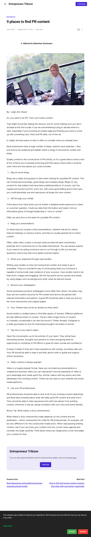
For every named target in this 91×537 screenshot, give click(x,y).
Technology (81, 4)
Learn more (7, 526)
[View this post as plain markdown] (78, 29)
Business (11, 17)
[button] (5, 4)
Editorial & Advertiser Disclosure (37, 43)
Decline (83, 532)
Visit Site (45, 465)
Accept (72, 532)
